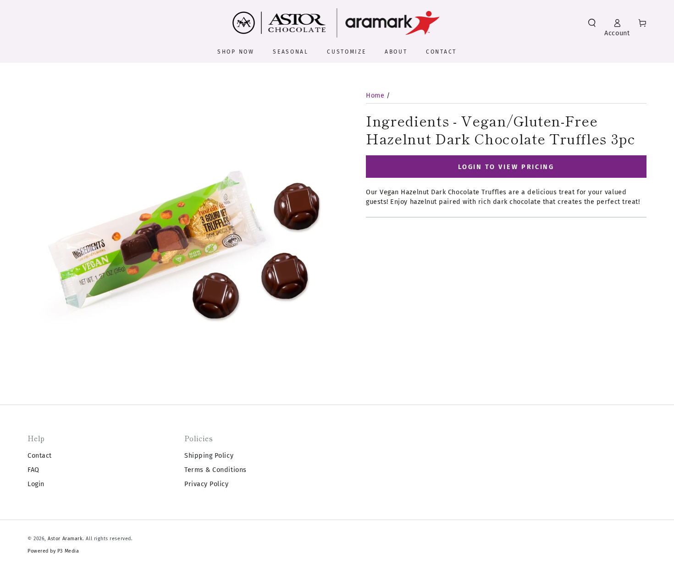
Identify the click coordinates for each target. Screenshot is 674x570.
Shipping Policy (208, 456)
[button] (592, 23)
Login (36, 484)
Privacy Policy (206, 484)
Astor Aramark (65, 539)
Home (375, 95)
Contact (40, 456)
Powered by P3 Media (53, 551)
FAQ (33, 470)
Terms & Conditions (215, 470)
